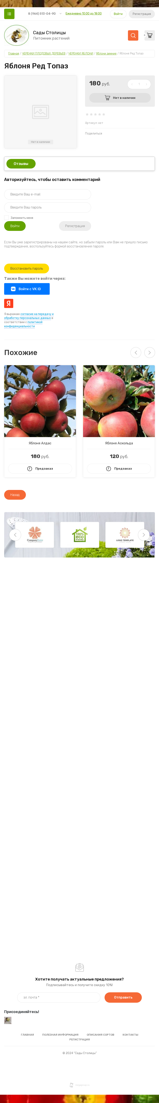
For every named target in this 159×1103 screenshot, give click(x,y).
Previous (15, 535)
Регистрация (142, 14)
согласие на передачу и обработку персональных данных (29, 316)
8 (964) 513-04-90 (42, 14)
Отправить (123, 997)
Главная (27, 1034)
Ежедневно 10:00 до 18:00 (84, 13)
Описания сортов (100, 1034)
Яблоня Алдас (40, 443)
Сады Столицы (49, 32)
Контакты (130, 1034)
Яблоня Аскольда (119, 443)
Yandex (8, 303)
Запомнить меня (22, 218)
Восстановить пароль (26, 268)
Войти (118, 14)
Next (150, 352)
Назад (15, 495)
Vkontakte (27, 289)
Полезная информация (60, 1034)
